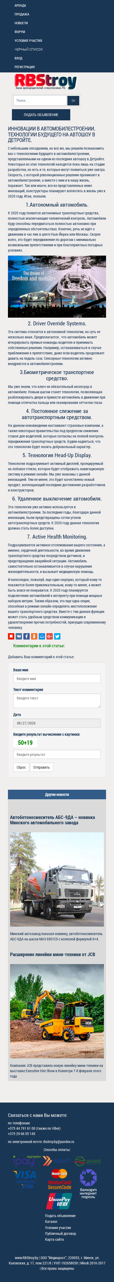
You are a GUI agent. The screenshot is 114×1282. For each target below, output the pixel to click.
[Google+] (49, 636)
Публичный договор (60, 1233)
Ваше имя (20, 669)
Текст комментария (28, 689)
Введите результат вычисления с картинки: (46, 734)
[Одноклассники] (34, 636)
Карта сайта (54, 1239)
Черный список (29, 49)
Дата (17, 714)
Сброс (21, 767)
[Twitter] (57, 636)
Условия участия (58, 1227)
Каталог (51, 1221)
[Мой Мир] (42, 636)
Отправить (41, 767)
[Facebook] (26, 636)
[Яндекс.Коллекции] (11, 636)
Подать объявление (41, 114)
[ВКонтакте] (19, 636)
